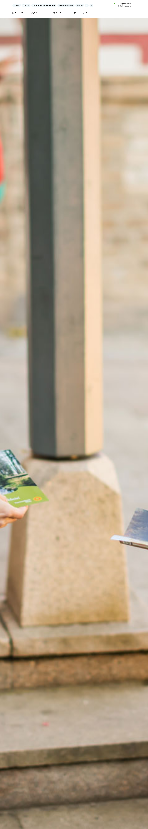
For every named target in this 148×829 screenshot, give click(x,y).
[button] (16, 5)
